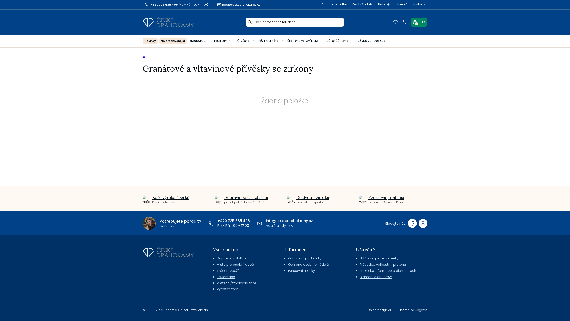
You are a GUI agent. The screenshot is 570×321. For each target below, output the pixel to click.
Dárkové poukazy (371, 41)
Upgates (421, 310)
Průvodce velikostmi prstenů (383, 264)
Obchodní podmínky (305, 258)
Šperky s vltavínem (302, 41)
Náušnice (197, 41)
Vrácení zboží (228, 270)
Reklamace (226, 276)
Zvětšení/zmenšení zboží (237, 283)
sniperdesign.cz (379, 310)
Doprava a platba (334, 4)
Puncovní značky (301, 270)
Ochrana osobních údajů (308, 264)
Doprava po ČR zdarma (246, 197)
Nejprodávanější (173, 41)
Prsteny (220, 41)
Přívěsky (242, 41)
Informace (295, 249)
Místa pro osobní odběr (236, 264)
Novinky (150, 41)
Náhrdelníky (268, 41)
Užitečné (365, 249)
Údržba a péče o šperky (379, 258)
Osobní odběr (362, 4)
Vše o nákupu (227, 249)
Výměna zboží (228, 289)
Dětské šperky (337, 41)
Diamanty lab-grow (376, 276)
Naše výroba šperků (392, 4)
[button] (419, 22)
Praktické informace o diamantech (388, 270)
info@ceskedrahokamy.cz (289, 220)
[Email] (259, 223)
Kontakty (419, 4)
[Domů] (168, 22)
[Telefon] (211, 223)
